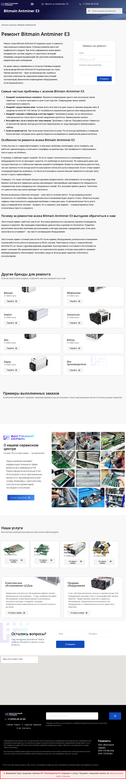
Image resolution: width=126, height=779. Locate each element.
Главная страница (9, 25)
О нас (19, 728)
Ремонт (17, 724)
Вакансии (37, 724)
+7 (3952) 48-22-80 (90, 4)
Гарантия (28, 724)
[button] (32, 4)
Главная (9, 724)
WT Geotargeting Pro (50, 773)
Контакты (26, 728)
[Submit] (115, 716)
